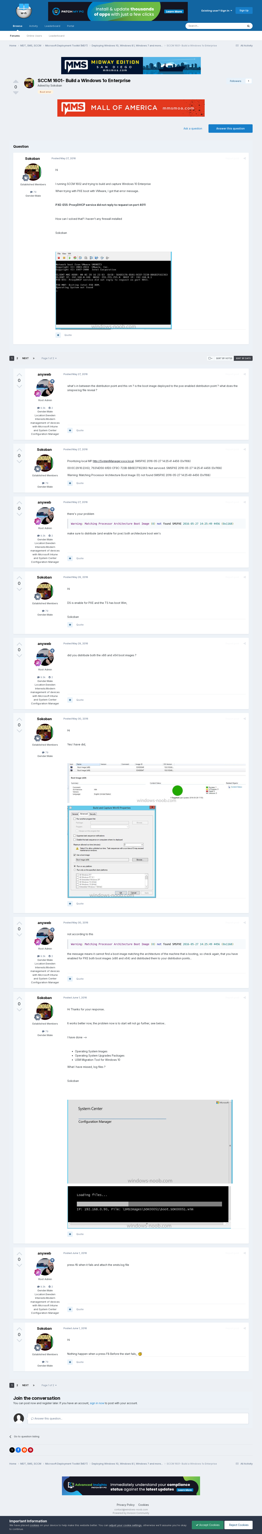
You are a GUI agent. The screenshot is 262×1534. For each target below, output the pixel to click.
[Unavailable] (113, 290)
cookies (34, 1525)
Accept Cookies (209, 1525)
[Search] (248, 26)
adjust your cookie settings (125, 1525)
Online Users (34, 35)
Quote (68, 334)
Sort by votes (224, 358)
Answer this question (230, 128)
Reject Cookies (238, 1525)
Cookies (143, 1504)
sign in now (97, 1403)
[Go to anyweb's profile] (45, 387)
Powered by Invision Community (131, 1513)
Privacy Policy (126, 1504)
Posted (64, 158)
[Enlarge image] (140, 1353)
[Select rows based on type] (210, 358)
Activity (33, 25)
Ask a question (193, 128)
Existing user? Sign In (216, 10)
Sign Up (244, 10)
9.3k (42, 407)
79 (34, 191)
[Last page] (33, 358)
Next (25, 358)
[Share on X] (12, 1450)
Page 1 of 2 (48, 358)
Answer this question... (48, 1418)
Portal (70, 25)
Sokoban (56, 85)
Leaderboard (56, 35)
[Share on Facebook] (18, 1450)
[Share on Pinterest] (30, 1450)
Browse (17, 25)
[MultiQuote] (58, 335)
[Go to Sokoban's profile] (29, 83)
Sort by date (243, 358)
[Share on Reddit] (24, 1450)
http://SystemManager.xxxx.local (113, 461)
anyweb (44, 374)
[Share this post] (245, 158)
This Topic (233, 25)
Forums (15, 35)
